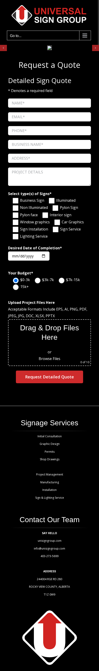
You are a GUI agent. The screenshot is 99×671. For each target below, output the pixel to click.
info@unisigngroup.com (49, 548)
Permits (50, 452)
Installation (49, 490)
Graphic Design (50, 444)
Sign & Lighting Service (49, 498)
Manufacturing (49, 482)
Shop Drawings (49, 459)
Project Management (49, 474)
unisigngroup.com (49, 541)
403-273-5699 (49, 556)
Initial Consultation (50, 436)
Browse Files (49, 358)
